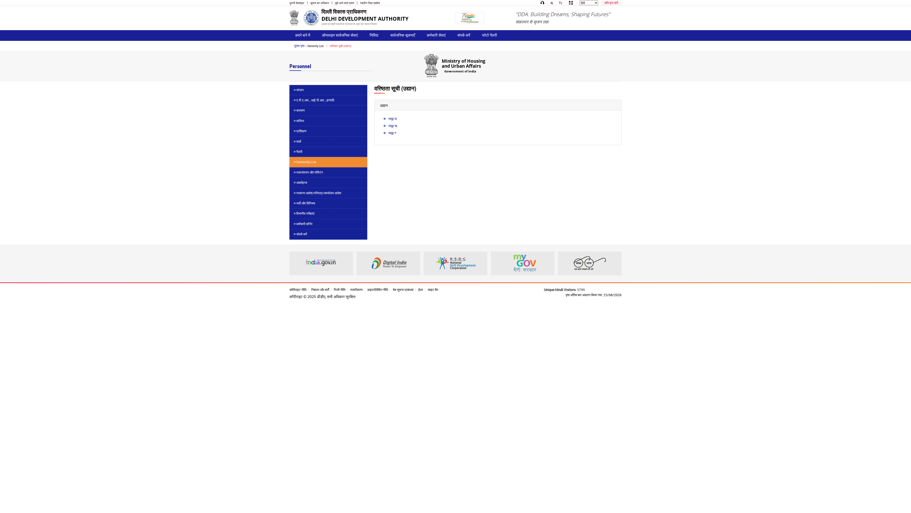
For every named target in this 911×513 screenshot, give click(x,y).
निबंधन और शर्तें (320, 289)
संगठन (300, 90)
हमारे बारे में (302, 35)
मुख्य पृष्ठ (299, 45)
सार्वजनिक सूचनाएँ (402, 35)
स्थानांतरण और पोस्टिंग (309, 172)
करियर (300, 121)
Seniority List (315, 46)
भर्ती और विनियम (305, 203)
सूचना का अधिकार (319, 2)
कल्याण (300, 110)
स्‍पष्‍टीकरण (356, 289)
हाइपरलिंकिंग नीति (377, 289)
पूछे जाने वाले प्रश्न (344, 2)
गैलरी (299, 151)
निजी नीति (339, 289)
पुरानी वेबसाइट (296, 2)
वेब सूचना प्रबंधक (403, 289)
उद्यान (384, 105)
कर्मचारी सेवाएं (436, 35)
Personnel (300, 66)
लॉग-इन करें (611, 2)
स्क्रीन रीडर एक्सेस (370, 2)
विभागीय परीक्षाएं (305, 213)
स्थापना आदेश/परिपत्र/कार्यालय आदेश (318, 193)
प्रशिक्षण (301, 131)
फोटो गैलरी (489, 35)
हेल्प (420, 289)
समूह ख (392, 126)
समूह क (392, 118)
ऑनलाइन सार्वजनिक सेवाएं (340, 35)
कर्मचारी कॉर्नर (304, 224)
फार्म (298, 141)
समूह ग (392, 133)
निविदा (374, 35)
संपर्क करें (463, 35)
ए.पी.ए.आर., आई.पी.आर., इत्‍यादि (315, 100)
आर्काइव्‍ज (301, 182)
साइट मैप (433, 289)
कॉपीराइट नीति (298, 289)
